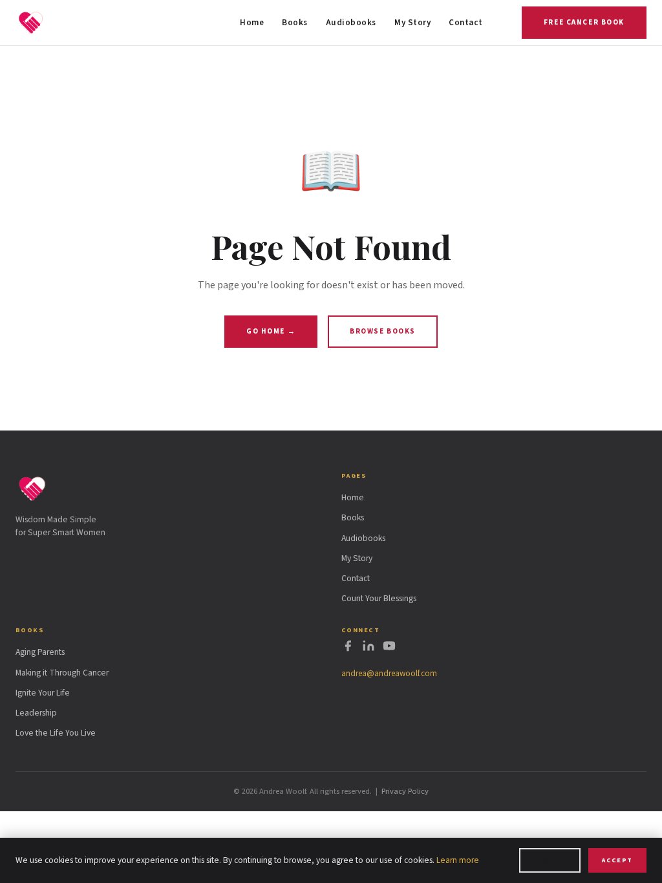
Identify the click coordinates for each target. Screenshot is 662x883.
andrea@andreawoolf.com (389, 673)
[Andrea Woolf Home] (31, 22)
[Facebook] (347, 648)
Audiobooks (351, 22)
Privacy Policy (405, 791)
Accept (617, 860)
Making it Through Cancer (62, 672)
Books (295, 22)
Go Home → (270, 331)
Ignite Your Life (43, 692)
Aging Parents (40, 652)
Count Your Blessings (378, 598)
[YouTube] (389, 648)
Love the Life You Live (56, 733)
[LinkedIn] (368, 648)
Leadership (36, 713)
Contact (466, 22)
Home (252, 22)
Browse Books (383, 331)
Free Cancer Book (584, 22)
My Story (412, 22)
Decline (549, 860)
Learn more (457, 860)
